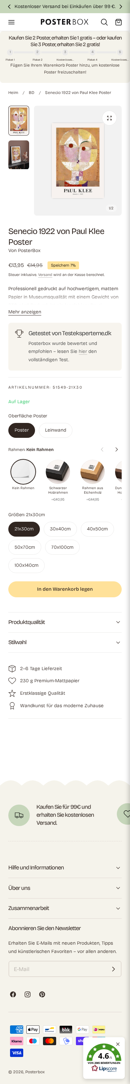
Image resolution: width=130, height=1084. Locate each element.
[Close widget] (118, 1044)
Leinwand (55, 430)
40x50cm (97, 529)
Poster (22, 430)
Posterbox (35, 1071)
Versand (45, 274)
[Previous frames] (102, 449)
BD (31, 92)
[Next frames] (116, 449)
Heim (13, 92)
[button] (11, 22)
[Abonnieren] (113, 969)
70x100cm (62, 547)
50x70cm (25, 547)
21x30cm (24, 529)
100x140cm (26, 565)
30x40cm (60, 529)
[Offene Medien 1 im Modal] (109, 118)
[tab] (18, 121)
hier (83, 351)
